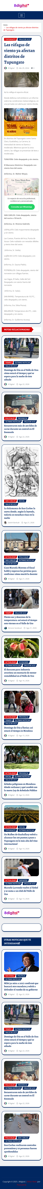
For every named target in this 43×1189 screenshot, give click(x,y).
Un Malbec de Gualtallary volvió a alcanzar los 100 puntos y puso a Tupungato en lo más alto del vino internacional (20, 839)
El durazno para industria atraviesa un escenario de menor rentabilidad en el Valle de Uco (20, 673)
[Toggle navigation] (22, 15)
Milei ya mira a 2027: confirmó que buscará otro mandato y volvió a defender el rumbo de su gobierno (21, 986)
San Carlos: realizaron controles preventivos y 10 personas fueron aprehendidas (20, 1148)
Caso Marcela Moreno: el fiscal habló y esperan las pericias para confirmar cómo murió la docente (20, 571)
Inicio (5, 25)
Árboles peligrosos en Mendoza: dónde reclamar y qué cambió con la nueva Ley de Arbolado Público (20, 787)
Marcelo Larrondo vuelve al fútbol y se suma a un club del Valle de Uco (21, 891)
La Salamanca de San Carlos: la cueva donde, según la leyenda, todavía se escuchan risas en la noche (19, 513)
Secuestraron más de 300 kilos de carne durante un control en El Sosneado (20, 429)
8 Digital (11, 68)
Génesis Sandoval (15, 628)
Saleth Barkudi (13, 522)
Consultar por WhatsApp (21, 207)
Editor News (32, 1181)
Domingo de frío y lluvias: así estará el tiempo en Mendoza (18, 729)
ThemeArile (21, 1185)
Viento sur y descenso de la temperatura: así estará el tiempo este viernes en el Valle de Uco (20, 620)
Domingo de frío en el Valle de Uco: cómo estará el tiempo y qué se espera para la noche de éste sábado (21, 374)
